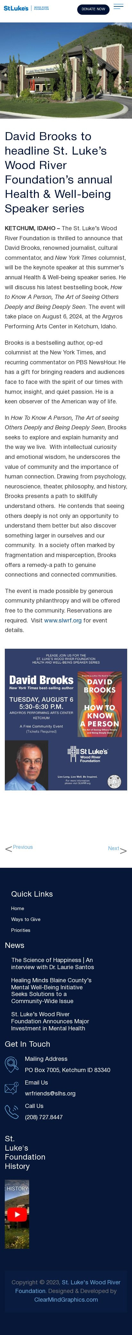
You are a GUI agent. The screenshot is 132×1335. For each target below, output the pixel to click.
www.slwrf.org (63, 621)
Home (17, 909)
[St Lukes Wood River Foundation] (26, 8)
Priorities (20, 930)
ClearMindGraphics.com (66, 1300)
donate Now (93, 9)
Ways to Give (25, 919)
